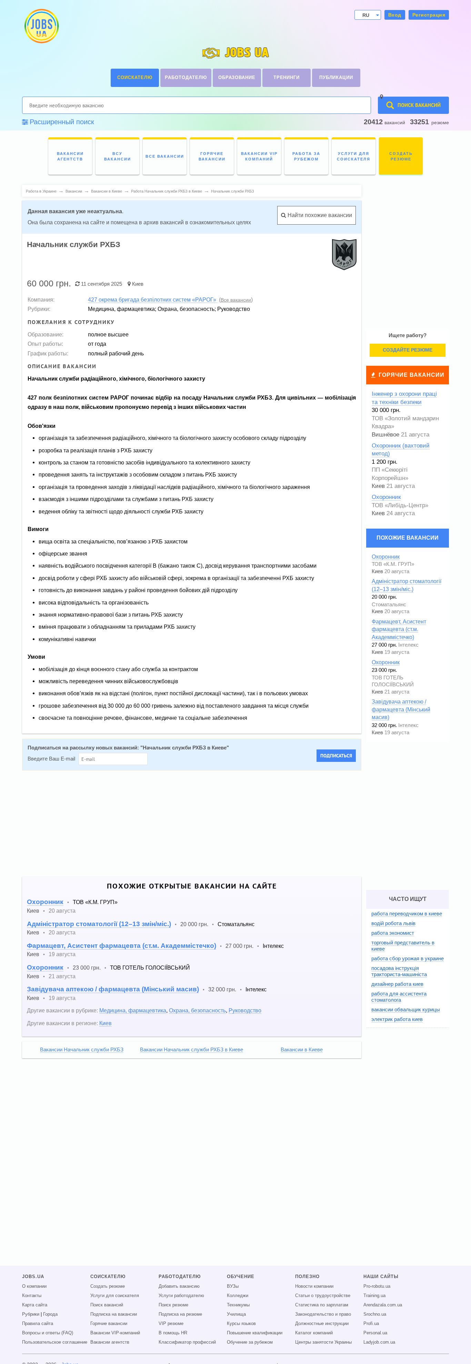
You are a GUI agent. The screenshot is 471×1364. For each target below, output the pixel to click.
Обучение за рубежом (250, 1342)
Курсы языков (241, 1323)
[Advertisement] (229, 823)
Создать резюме (107, 1286)
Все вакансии (236, 300)
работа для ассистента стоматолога (399, 997)
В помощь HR (173, 1333)
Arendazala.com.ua (382, 1305)
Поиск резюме (173, 1305)
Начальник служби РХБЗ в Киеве (185, 747)
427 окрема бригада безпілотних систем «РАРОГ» (153, 299)
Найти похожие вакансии (319, 215)
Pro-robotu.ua (376, 1286)
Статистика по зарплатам (321, 1305)
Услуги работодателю (181, 1295)
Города (50, 1314)
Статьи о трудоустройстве (322, 1295)
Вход (394, 15)
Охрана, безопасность (197, 1010)
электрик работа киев (397, 1019)
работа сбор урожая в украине (407, 958)
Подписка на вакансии (113, 1314)
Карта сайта (34, 1305)
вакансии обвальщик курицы (405, 1009)
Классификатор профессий (187, 1342)
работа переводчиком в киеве (406, 913)
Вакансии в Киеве (302, 1049)
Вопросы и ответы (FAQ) (47, 1333)
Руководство (245, 1010)
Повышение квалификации (254, 1333)
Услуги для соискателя (114, 1295)
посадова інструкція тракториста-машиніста (399, 971)
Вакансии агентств (109, 1342)
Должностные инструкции (322, 1323)
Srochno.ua (374, 1314)
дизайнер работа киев (397, 984)
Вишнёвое (385, 434)
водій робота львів (393, 923)
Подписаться (336, 756)
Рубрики (30, 1314)
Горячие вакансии (411, 375)
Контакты (31, 1295)
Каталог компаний (314, 1333)
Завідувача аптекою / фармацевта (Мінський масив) (113, 989)
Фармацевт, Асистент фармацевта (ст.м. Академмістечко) (121, 945)
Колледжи (237, 1295)
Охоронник (45, 901)
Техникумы (238, 1305)
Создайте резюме (407, 350)
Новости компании (314, 1286)
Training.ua (374, 1295)
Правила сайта (37, 1323)
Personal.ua (375, 1333)
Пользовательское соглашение (54, 1342)
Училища (236, 1314)
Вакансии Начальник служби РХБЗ (81, 1049)
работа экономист (392, 933)
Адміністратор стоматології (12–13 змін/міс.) (99, 924)
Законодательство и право (323, 1314)
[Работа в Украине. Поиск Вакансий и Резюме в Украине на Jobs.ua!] (41, 26)
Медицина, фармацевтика (132, 1010)
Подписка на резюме (180, 1314)
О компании (34, 1286)
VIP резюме (171, 1323)
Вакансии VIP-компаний (115, 1333)
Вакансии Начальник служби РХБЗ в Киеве (191, 1049)
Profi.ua (371, 1323)
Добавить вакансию (179, 1286)
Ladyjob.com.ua (379, 1342)
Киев (137, 284)
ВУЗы (233, 1286)
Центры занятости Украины (323, 1342)
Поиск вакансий (106, 1305)
